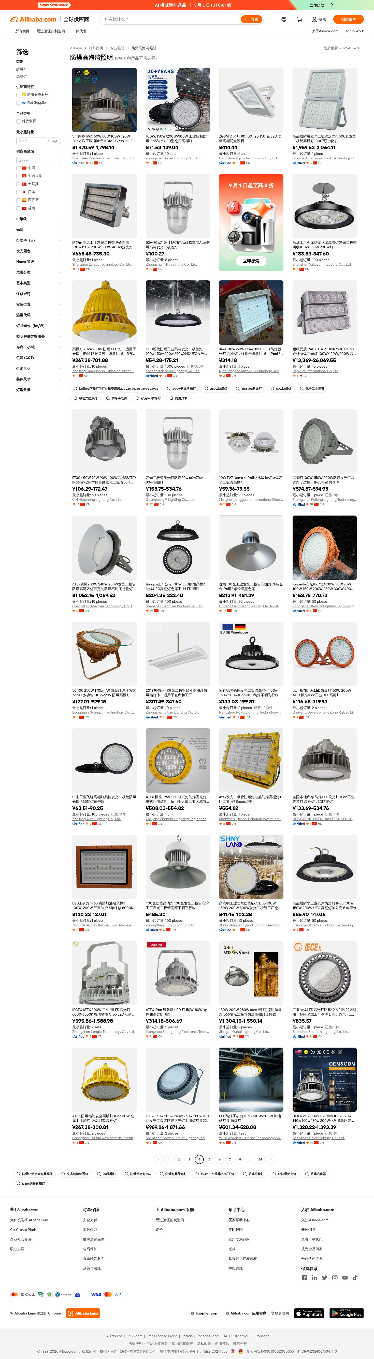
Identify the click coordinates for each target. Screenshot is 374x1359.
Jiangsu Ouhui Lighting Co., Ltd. (244, 1032)
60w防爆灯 (283, 388)
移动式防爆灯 (88, 398)
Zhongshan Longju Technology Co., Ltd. (103, 1032)
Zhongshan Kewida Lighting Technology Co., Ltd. (325, 606)
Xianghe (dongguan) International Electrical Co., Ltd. (251, 499)
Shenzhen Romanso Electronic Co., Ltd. (103, 158)
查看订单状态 (312, 1239)
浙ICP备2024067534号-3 (317, 1351)
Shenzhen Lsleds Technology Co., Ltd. (102, 264)
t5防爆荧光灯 (287, 1174)
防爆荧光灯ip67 (140, 1174)
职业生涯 (17, 1249)
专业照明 (117, 48)
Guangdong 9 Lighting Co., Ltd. (170, 499)
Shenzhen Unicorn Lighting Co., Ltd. (321, 1032)
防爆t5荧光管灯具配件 (37, 1174)
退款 (232, 1249)
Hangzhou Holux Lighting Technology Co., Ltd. (251, 712)
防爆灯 (21, 69)
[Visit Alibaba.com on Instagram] (335, 1278)
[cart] (300, 20)
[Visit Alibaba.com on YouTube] (345, 1278)
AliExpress (114, 1336)
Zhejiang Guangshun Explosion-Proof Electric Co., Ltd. (104, 371)
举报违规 (235, 1268)
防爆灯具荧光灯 (176, 1174)
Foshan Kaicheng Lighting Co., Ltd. (173, 371)
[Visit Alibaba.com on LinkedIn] (314, 1278)
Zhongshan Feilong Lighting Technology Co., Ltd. (325, 499)
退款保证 (90, 1230)
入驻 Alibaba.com (314, 1220)
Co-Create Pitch (23, 1230)
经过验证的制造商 (170, 1220)
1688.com (134, 1336)
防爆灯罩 (181, 398)
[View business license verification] (233, 1351)
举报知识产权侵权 (242, 1259)
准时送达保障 (93, 1239)
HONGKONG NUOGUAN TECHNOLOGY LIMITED (325, 819)
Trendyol (241, 1336)
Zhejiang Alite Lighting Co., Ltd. (96, 819)
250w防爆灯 (218, 388)
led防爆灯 (109, 1174)
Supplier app (206, 1313)
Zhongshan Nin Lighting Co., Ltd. (171, 264)
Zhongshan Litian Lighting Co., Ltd (172, 712)
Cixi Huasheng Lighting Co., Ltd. (97, 499)
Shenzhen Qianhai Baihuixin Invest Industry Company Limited (251, 819)
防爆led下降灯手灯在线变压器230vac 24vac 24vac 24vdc (118, 388)
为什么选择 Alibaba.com (29, 1220)
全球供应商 (76, 19)
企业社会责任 (21, 1239)
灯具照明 (96, 48)
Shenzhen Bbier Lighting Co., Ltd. (319, 1138)
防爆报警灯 (256, 1174)
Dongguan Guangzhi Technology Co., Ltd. (104, 712)
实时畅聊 (235, 1230)
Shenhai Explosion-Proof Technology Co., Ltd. (325, 158)
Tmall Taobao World (162, 1336)
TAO (226, 1336)
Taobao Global (208, 1336)
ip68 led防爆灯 (251, 388)
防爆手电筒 (119, 398)
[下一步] (270, 1159)
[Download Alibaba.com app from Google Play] (346, 1313)
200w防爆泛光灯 (184, 388)
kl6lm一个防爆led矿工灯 (217, 1174)
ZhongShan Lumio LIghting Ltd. (170, 925)
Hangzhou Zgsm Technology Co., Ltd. (248, 158)
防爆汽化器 (318, 1174)
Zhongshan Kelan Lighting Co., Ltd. (173, 158)
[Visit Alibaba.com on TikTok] (355, 1278)
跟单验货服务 (93, 1259)
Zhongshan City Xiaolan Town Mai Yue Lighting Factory (104, 925)
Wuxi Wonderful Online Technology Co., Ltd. (251, 1138)
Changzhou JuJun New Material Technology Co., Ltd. (104, 1138)
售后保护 (90, 1249)
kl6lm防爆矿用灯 (33, 1183)
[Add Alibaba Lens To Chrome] (83, 1313)
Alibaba (76, 48)
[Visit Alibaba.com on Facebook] (304, 1278)
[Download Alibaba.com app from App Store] (309, 1313)
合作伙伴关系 (312, 1259)
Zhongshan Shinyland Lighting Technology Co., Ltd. (251, 925)
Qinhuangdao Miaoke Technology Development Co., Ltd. (251, 371)
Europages (260, 1336)
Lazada (187, 1336)
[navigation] (38, 604)
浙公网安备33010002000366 (270, 1351)
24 (260, 1159)
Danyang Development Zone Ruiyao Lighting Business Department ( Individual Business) (325, 712)
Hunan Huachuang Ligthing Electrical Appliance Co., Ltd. (251, 606)
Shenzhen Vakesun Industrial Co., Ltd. (322, 264)
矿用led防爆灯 (151, 398)
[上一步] (158, 1159)
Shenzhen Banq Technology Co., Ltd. (174, 606)
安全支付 (90, 1220)
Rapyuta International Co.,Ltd (315, 371)
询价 (159, 1230)
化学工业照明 (315, 388)
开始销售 (308, 1230)
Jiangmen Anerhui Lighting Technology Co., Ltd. (325, 925)
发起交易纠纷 (239, 1239)
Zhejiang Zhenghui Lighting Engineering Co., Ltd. (178, 819)
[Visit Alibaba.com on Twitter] (325, 1278)
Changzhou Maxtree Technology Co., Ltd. (104, 606)
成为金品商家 (312, 1249)
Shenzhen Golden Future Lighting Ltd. (175, 1138)
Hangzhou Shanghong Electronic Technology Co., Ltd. (178, 1032)
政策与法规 (92, 1268)
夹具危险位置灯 (77, 1174)
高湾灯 (21, 76)
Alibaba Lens (25, 1313)
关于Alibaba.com (24, 1209)
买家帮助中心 (239, 1220)
